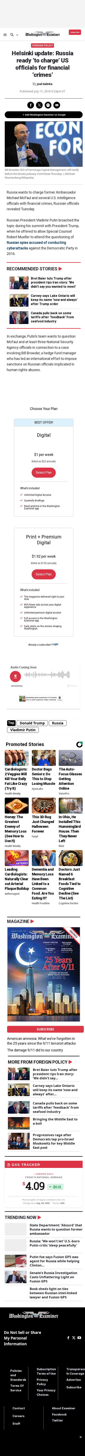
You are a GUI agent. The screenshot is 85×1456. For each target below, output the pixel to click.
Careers (18, 1416)
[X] (74, 1338)
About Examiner (63, 1408)
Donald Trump (32, 723)
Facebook (59, 1414)
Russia (57, 723)
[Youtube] (79, 1338)
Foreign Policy (42, 45)
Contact (18, 1408)
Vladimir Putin (23, 729)
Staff (16, 1423)
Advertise (73, 1380)
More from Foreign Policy (37, 1062)
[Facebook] (68, 1338)
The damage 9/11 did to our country (35, 1050)
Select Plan (44, 472)
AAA (62, 1203)
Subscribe (45, 1029)
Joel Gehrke (44, 84)
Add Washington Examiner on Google (45, 114)
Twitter (57, 1420)
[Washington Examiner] (42, 34)
